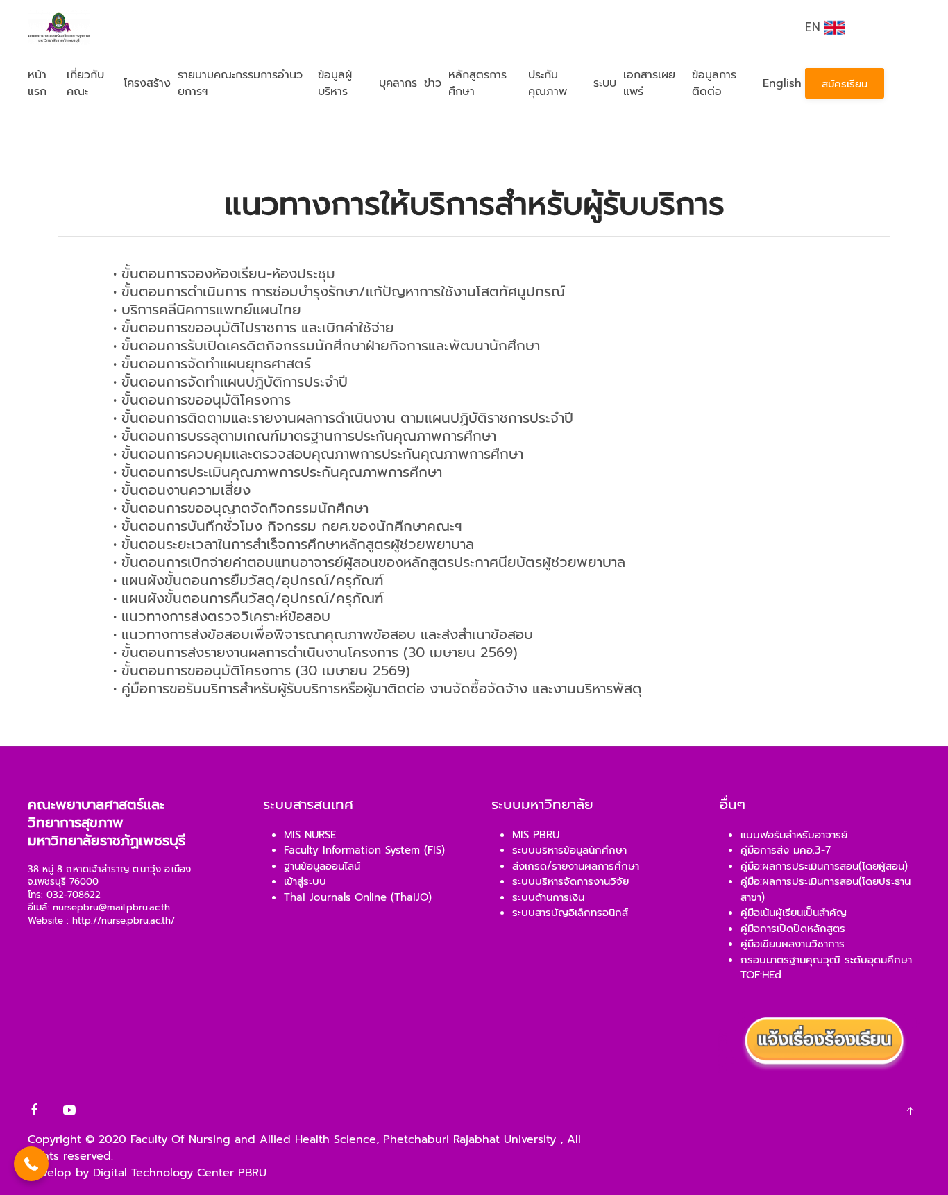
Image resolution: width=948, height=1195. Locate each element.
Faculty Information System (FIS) (364, 850)
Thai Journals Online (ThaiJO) (358, 897)
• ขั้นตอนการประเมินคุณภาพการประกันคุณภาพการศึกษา (277, 471)
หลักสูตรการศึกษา (477, 83)
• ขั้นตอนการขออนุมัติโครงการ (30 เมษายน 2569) (261, 670)
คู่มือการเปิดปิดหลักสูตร (792, 928)
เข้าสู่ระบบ (305, 881)
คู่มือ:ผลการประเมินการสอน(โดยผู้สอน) (824, 866)
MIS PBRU (535, 834)
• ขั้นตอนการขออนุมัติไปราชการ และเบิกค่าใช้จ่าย (253, 327)
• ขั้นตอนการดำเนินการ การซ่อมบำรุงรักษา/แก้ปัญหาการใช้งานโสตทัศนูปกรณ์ (339, 291)
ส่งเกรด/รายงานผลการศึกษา (575, 866)
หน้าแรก (37, 83)
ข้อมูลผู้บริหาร (335, 83)
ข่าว (432, 83)
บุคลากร (398, 83)
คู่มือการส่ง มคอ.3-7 (785, 850)
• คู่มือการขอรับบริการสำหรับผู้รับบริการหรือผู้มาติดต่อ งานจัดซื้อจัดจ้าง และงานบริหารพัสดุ (377, 688)
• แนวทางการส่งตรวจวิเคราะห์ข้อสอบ (221, 616)
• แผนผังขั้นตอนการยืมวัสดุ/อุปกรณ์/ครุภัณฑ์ (248, 580)
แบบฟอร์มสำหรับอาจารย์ (793, 834)
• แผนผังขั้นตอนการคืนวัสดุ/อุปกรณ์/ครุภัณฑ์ (248, 598)
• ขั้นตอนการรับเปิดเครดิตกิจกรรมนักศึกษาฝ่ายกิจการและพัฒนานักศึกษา (326, 345)
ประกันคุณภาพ (547, 83)
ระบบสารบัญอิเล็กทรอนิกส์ (570, 912)
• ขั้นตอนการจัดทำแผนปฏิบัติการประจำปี (230, 381)
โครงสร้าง (147, 83)
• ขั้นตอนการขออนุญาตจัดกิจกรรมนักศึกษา (241, 508)
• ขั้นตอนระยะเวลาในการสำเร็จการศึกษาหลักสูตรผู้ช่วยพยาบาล (293, 544)
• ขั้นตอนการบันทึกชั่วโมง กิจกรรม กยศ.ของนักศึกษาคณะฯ (287, 526)
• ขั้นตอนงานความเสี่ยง (182, 490)
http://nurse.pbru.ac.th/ (123, 921)
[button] (31, 1163)
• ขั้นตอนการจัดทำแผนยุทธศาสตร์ (212, 363)
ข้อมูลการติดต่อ (714, 83)
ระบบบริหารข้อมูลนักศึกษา (569, 850)
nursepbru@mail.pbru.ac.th (111, 908)
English (782, 83)
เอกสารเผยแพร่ (649, 83)
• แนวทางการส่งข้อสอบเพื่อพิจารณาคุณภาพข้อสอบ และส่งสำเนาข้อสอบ (323, 634)
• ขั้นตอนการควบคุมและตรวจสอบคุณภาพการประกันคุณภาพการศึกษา (318, 453)
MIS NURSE (310, 834)
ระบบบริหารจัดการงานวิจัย (570, 881)
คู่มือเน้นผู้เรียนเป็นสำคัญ (793, 912)
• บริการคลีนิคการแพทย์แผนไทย (207, 309)
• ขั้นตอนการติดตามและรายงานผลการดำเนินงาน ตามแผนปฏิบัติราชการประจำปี (343, 417)
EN (814, 27)
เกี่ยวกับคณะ (85, 83)
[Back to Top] (909, 1111)
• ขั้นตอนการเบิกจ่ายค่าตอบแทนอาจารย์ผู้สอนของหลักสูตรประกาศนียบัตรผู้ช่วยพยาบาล (369, 562)
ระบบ (604, 83)
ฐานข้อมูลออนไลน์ (322, 866)
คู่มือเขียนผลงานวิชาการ (792, 943)
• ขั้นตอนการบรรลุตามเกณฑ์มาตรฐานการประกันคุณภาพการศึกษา (304, 435)
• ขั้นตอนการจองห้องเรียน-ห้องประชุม (224, 273)
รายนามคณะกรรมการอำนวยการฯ (240, 83)
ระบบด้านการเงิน (548, 897)
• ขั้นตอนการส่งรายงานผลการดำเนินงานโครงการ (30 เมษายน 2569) (315, 652)
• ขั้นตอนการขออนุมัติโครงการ (202, 399)
